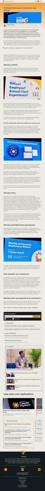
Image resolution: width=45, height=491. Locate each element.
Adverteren (22, 481)
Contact (22, 484)
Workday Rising (35, 307)
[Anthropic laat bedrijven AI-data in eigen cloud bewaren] (18, 403)
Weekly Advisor (17, 318)
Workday (29, 307)
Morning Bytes (9, 318)
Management (15, 307)
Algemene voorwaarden (22, 485)
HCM (11, 307)
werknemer (20, 307)
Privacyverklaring (23, 486)
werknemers (25, 307)
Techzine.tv (11, 346)
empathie (8, 307)
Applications (9, 5)
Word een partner (22, 480)
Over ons (22, 482)
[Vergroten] (39, 79)
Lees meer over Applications (18, 394)
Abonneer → (36, 316)
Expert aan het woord (11, 421)
